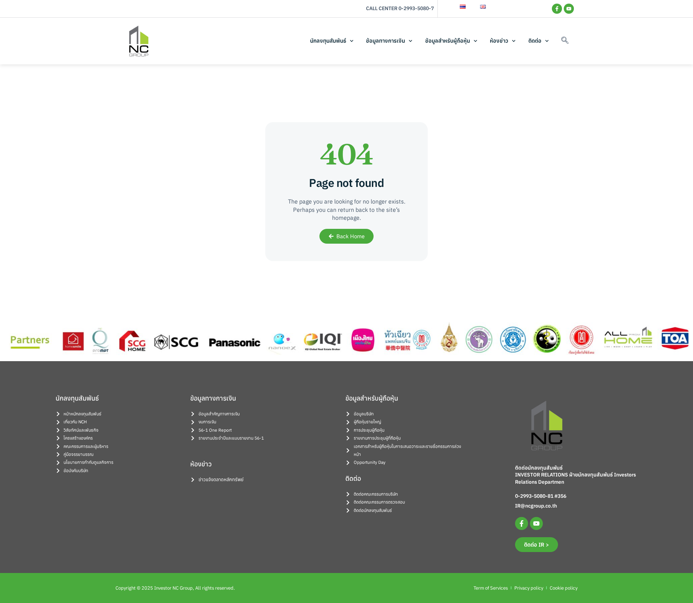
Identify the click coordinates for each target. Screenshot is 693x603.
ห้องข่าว (499, 40)
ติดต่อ (534, 40)
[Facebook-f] (557, 9)
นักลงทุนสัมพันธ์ (328, 40)
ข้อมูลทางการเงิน (385, 40)
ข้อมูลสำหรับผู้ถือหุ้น (447, 40)
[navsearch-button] (565, 41)
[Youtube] (569, 9)
